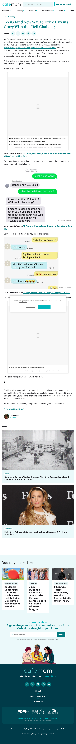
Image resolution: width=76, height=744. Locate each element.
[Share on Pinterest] (28, 33)
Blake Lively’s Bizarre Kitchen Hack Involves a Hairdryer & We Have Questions (35, 533)
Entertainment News (11, 583)
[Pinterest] (38, 684)
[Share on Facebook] (13, 33)
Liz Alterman (14, 416)
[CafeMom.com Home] (11, 4)
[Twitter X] (32, 684)
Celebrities (8, 528)
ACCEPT (44, 307)
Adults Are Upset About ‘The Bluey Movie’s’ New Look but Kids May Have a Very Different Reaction (12, 596)
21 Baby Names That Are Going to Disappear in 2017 (46, 293)
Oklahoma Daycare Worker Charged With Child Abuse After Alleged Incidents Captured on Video (36, 478)
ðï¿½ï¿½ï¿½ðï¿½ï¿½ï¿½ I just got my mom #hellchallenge (26, 367)
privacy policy (54, 639)
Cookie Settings (30, 307)
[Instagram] (43, 684)
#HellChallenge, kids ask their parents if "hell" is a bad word (30, 48)
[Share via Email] (33, 33)
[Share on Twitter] (18, 33)
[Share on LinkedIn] (23, 33)
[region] (38, 303)
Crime (7, 473)
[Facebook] (27, 684)
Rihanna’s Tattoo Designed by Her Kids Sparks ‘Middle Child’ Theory (62, 593)
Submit (61, 634)
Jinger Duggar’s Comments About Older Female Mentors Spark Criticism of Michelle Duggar (37, 598)
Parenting (11, 17)
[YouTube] (49, 684)
